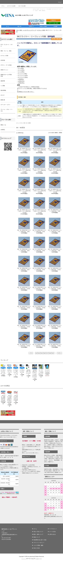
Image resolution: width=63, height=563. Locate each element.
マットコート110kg (23, 75)
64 (39, 353)
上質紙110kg (21, 81)
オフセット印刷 (41, 30)
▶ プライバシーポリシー (38, 542)
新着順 (60, 132)
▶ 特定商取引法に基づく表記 (39, 539)
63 (36, 353)
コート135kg (21, 71)
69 (52, 353)
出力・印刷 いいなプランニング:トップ (26, 30)
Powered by (23, 558)
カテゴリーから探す (11, 5)
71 (58, 353)
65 (41, 353)
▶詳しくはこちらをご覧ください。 (8, 437)
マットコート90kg (22, 73)
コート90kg (21, 68)
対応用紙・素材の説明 (56, 38)
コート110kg (21, 70)
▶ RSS (34, 548)
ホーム (3, 5)
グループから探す (22, 5)
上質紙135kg (21, 82)
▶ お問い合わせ (52, 534)
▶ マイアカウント (52, 528)
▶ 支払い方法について (37, 531)
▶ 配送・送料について (37, 534)
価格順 (56, 132)
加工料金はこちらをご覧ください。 (25, 91)
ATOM (38, 548)
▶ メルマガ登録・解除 (37, 545)
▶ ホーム (34, 528)
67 (47, 353)
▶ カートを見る (52, 531)
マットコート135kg (23, 77)
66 (44, 353)
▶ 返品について (36, 537)
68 (50, 353)
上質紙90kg (21, 79)
